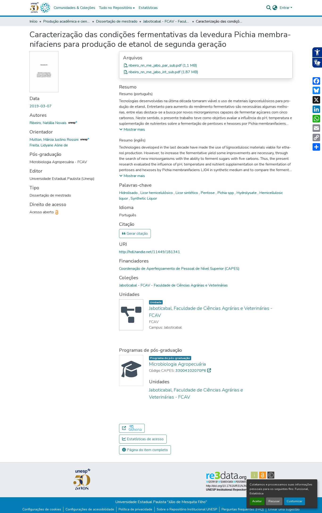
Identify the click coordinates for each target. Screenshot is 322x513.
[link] (206, 65)
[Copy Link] (316, 137)
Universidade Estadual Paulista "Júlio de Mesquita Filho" (161, 502)
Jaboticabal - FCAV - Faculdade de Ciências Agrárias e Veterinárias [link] (166, 21)
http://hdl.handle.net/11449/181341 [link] (149, 251)
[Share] (316, 147)
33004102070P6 (191, 370)
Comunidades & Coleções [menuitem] (74, 7)
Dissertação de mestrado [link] (116, 21)
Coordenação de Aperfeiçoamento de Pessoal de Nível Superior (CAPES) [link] (179, 268)
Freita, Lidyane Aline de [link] (48, 145)
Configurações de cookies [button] (41, 509)
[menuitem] (117, 7)
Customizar (294, 501)
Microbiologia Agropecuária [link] (177, 364)
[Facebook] (316, 81)
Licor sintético (187, 192)
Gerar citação (137, 233)
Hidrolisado (129, 192)
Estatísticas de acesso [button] (145, 439)
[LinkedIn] (316, 109)
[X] (316, 100)
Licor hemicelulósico (157, 192)
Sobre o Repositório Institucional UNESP (187, 509)
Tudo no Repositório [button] (115, 7)
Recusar (274, 501)
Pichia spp (226, 192)
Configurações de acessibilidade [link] (90, 509)
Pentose (208, 192)
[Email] (316, 128)
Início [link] (33, 21)
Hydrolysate (247, 192)
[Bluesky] (316, 90)
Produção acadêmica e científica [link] (66, 21)
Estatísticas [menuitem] (148, 7)
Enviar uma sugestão (284, 509)
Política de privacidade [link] (135, 509)
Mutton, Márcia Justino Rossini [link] (54, 139)
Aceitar (257, 501)
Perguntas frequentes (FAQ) (243, 509)
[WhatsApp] (316, 118)
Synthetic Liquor (144, 198)
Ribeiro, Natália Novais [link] (48, 122)
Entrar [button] (285, 7)
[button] (45, 8)
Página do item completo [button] (147, 449)
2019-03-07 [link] (40, 106)
